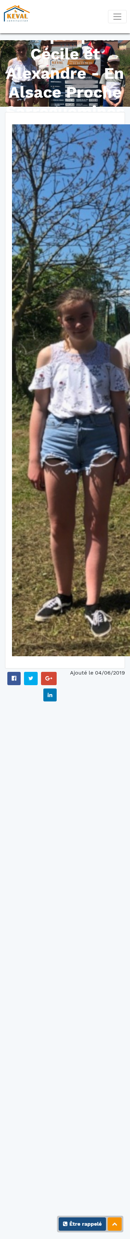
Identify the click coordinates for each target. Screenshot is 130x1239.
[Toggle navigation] (117, 16)
